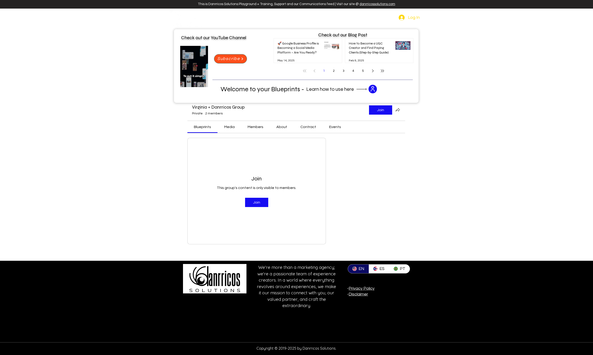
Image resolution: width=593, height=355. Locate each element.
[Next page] (373, 71)
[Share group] (398, 110)
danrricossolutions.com (377, 4)
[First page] (304, 71)
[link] (202, 127)
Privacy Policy (362, 288)
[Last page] (382, 71)
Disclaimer (358, 294)
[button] (202, 82)
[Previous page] (314, 71)
